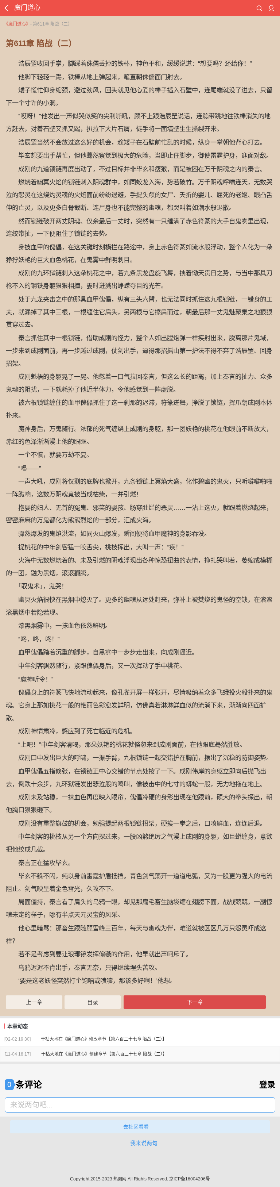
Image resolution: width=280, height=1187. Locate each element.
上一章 (34, 1002)
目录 (92, 1002)
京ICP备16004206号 (189, 1179)
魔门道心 (17, 24)
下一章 (195, 1002)
